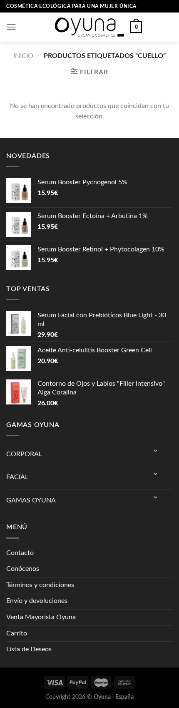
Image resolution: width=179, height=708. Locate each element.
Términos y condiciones (40, 585)
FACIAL (17, 477)
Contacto (20, 553)
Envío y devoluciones (36, 601)
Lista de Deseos (29, 649)
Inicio (23, 56)
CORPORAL (24, 454)
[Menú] (11, 27)
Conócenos (22, 568)
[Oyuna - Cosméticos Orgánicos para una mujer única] (89, 27)
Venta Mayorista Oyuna (41, 617)
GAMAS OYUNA (31, 500)
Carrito (16, 633)
